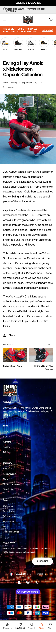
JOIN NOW (47, 30)
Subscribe (43, 561)
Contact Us (8, 506)
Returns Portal (9, 516)
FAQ (5, 526)
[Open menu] (4, 20)
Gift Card (7, 452)
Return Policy (9, 511)
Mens (5, 431)
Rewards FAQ (9, 521)
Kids (5, 436)
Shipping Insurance (12, 484)
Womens (7, 441)
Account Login (9, 474)
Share (12, 335)
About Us (7, 468)
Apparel (6, 447)
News (5, 479)
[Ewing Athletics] (28, 20)
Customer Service (11, 531)
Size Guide (8, 489)
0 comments (8, 87)
